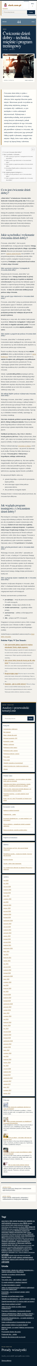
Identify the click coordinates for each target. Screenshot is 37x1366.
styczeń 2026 (7, 886)
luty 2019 (5, 1028)
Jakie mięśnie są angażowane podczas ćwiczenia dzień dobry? (19, 165)
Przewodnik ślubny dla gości (11, 1332)
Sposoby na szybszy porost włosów (13, 1274)
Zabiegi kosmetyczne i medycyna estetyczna (15, 766)
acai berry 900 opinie (9, 1221)
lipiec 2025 (6, 896)
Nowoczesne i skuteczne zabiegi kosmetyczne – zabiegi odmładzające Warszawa (18, 1271)
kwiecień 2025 (7, 905)
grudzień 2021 (7, 945)
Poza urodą (6, 757)
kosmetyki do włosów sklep (8, 1230)
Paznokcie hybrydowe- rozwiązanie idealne (16, 1311)
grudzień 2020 (7, 970)
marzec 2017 (7, 1093)
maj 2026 (5, 880)
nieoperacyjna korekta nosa (15, 1238)
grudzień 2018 (7, 1034)
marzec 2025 (7, 908)
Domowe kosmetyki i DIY (10, 738)
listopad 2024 (7, 917)
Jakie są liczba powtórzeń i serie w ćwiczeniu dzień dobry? (18, 175)
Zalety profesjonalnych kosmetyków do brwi (16, 1322)
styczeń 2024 (7, 926)
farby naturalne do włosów (17, 1227)
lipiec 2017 (6, 1087)
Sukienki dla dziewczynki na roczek (13, 1337)
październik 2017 (8, 1078)
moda (22, 1236)
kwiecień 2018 (7, 1059)
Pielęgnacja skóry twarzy (10, 747)
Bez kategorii (7, 732)
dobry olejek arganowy (17, 1225)
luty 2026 (5, 883)
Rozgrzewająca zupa (11, 673)
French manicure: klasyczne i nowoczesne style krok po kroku (17, 1189)
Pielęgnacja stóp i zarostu (10, 750)
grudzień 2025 (7, 889)
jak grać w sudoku (13, 1229)
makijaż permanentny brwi (17, 1232)
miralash (17, 1236)
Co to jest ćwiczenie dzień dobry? (12, 152)
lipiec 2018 (6, 1050)
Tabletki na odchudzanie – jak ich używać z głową (18, 1299)
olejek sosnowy (9, 1239)
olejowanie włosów (28, 1239)
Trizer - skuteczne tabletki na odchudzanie (25, 1252)
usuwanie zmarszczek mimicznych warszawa (19, 1255)
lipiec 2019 (6, 1013)
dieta (25, 1223)
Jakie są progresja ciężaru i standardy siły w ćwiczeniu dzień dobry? (19, 179)
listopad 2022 (7, 939)
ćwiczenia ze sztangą (24, 446)
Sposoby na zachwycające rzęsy (13, 1296)
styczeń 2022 (7, 942)
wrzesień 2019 (7, 1007)
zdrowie (5, 1261)
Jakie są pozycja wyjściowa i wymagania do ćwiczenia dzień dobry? (19, 157)
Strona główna (6, 1360)
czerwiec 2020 (7, 982)
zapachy (31, 1259)
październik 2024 (8, 920)
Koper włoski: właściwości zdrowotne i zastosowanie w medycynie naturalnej (15, 1198)
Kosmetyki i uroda (8, 741)
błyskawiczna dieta (17, 1223)
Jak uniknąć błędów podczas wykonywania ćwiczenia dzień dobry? (19, 169)
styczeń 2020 (7, 994)
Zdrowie (5, 29)
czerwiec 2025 (7, 899)
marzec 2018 (7, 1062)
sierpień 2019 (7, 1010)
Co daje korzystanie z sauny (11, 1285)
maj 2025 (5, 902)
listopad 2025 (7, 893)
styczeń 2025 (7, 911)
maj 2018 (5, 1056)
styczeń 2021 (7, 967)
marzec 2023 (7, 936)
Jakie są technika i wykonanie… (12, 154)
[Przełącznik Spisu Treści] (32, 149)
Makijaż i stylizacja (8, 744)
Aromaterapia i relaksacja (10, 729)
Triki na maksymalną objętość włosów (18, 1165)
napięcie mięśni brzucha (13, 254)
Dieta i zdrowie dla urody (10, 735)
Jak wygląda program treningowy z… (13, 172)
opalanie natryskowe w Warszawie (13, 1243)
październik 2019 (8, 1004)
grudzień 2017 (7, 1072)
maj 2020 (5, 985)
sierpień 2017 (7, 1084)
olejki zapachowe (19, 1239)
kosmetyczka (24, 1229)
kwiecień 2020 (7, 988)
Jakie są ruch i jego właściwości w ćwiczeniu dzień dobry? (18, 161)
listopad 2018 (7, 1038)
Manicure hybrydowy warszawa (19, 1234)
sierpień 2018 (7, 1047)
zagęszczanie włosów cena (18, 1259)
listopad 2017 (7, 1075)
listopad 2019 (7, 1001)
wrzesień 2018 (7, 1044)
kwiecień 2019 (7, 1022)
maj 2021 (5, 954)
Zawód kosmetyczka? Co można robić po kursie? (18, 1301)
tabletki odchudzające (14, 1250)
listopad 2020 (7, 973)
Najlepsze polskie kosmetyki (11, 810)
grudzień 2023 (7, 930)
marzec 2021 (7, 960)
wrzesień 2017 (7, 1081)
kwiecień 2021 (7, 957)
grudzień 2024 (7, 914)
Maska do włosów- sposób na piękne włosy (15, 830)
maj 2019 (5, 1019)
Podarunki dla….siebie (9, 814)
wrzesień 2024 (7, 923)
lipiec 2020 (6, 979)
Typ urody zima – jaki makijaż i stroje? (14, 1280)
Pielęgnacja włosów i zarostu (11, 753)
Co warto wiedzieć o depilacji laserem (14, 1282)
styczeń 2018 (7, 1068)
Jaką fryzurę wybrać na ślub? (11, 1304)
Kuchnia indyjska (8, 859)
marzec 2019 (7, 1025)
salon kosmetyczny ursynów (24, 1245)
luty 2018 (5, 1065)
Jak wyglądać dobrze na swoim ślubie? (15, 1325)
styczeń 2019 (7, 1031)
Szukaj (31, 12)
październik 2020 (8, 976)
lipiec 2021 (6, 951)
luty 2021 (5, 964)
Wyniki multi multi (9, 1257)
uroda (5, 1254)
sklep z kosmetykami (15, 1249)
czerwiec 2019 (7, 1016)
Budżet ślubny (6, 1277)
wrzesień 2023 (7, 933)
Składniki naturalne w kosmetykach (13, 763)
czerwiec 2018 (7, 1053)
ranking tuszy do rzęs (10, 1245)
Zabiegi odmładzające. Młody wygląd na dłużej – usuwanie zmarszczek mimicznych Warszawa (18, 1314)
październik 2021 (8, 948)
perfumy (28, 1243)
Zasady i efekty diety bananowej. (12, 863)
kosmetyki (32, 1229)
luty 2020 (5, 991)
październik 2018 (8, 1041)
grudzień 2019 (7, 997)
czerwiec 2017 (7, 1090)
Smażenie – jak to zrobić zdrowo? (15, 684)
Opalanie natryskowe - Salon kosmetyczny (16, 1241)
